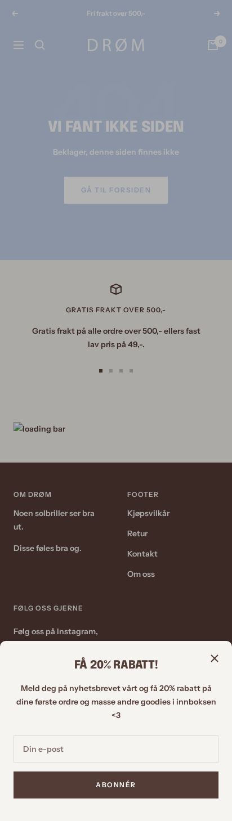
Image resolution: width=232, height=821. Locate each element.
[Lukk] (214, 658)
